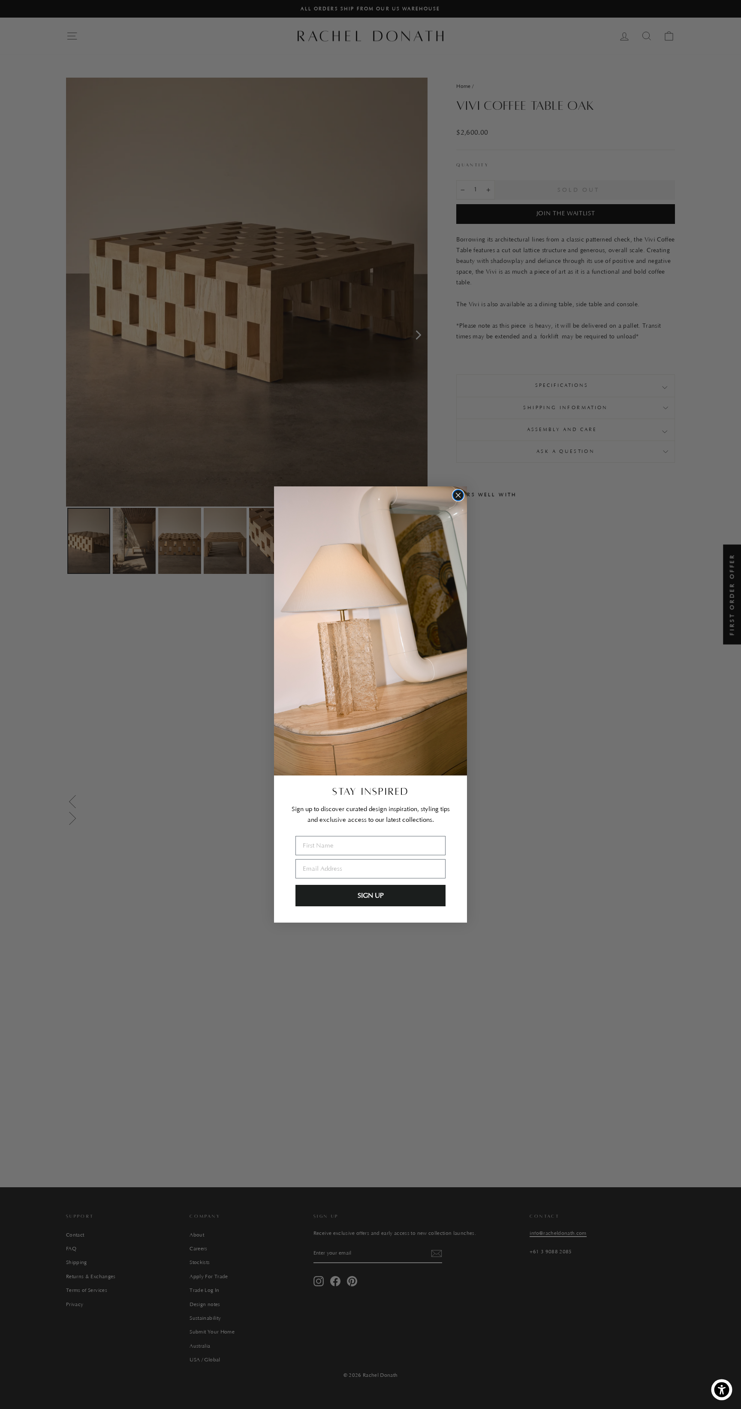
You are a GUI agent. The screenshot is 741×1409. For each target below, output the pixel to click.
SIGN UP (371, 895)
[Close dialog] (458, 495)
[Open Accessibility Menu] (721, 1389)
